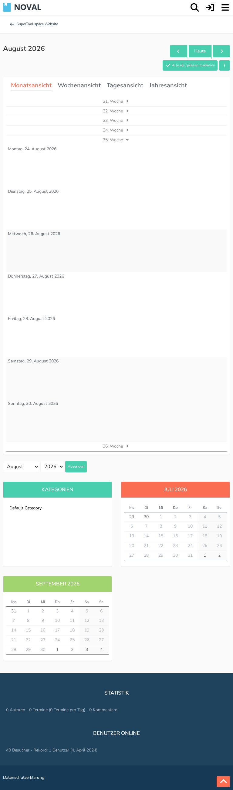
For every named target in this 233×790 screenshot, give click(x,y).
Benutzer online (116, 733)
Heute (200, 51)
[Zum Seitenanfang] (223, 781)
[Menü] (225, 8)
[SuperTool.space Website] (22, 7)
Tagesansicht (125, 85)
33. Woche (113, 120)
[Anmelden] (210, 7)
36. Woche (113, 446)
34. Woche (113, 130)
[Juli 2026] (178, 51)
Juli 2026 (175, 489)
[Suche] (195, 8)
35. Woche (113, 140)
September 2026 (57, 583)
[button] (224, 65)
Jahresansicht (168, 85)
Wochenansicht (79, 85)
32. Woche (113, 111)
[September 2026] (221, 51)
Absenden (76, 466)
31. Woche (113, 101)
